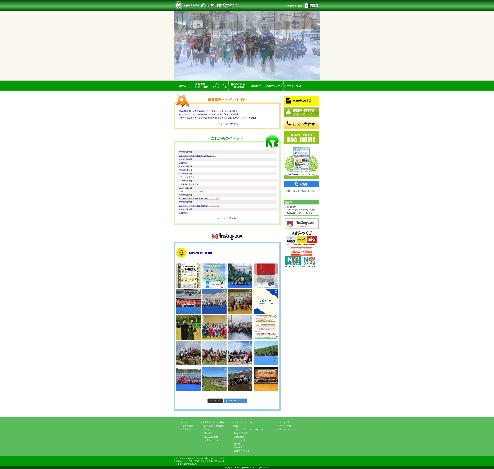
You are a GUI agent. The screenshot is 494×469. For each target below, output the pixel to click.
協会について (210, 429)
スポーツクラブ (274, 85)
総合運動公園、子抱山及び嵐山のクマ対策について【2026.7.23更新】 (209, 111)
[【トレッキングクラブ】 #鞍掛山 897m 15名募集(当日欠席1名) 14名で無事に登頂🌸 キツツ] (240, 379)
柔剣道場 (238, 447)
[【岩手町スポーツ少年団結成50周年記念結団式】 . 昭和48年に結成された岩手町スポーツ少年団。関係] (266, 379)
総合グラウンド (241, 432)
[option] (247, 45)
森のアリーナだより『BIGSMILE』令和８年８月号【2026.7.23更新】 (209, 114)
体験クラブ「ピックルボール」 (192, 191)
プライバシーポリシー (214, 440)
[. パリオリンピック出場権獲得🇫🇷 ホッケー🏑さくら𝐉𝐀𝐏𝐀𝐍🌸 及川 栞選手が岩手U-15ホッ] (214, 327)
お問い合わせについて (287, 429)
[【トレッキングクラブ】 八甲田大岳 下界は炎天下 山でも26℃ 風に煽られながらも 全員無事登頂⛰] (240, 353)
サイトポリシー (211, 436)
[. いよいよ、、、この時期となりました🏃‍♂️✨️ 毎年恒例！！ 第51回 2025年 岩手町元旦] (266, 275)
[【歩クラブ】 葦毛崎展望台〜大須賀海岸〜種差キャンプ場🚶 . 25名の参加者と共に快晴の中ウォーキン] (214, 379)
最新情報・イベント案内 (201, 85)
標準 (312, 5)
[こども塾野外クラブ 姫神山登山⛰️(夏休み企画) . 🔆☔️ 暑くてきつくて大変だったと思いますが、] (188, 353)
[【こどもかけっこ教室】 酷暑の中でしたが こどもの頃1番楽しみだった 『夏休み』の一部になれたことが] (214, 353)
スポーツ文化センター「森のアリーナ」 (251, 429)
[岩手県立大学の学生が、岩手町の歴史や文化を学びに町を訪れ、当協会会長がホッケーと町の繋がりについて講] (214, 301)
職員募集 (186, 429)
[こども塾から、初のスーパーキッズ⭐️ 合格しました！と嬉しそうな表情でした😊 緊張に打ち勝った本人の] (188, 327)
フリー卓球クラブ (186, 177)
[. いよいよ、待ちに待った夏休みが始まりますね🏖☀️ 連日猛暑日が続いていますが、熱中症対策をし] (214, 275)
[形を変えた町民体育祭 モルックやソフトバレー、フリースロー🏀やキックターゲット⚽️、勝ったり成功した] (266, 327)
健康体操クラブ (185, 169)
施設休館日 (184, 162)
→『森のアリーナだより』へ (301, 174)
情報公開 (208, 432)
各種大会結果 (188, 425)
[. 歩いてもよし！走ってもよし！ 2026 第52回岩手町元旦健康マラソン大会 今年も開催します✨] (188, 275)
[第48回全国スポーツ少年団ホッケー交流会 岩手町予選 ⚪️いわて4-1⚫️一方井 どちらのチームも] (240, 275)
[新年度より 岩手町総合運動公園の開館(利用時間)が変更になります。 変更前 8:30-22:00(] (266, 301)
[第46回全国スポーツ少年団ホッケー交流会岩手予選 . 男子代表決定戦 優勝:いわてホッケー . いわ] (188, 379)
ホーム (183, 85)
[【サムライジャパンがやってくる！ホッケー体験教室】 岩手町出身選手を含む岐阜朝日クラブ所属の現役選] (266, 353)
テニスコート (240, 440)
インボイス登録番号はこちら (186, 463)
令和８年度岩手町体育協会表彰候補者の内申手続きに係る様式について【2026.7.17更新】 (218, 117)
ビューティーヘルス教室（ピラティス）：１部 (199, 198)
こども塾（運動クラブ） (189, 184)
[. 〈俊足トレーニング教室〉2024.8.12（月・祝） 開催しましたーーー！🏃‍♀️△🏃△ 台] (240, 301)
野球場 (237, 443)
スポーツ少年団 (292, 85)
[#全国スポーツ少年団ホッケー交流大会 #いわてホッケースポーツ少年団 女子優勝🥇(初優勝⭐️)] (188, 301)
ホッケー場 (239, 436)
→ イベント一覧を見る (227, 218)
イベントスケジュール (219, 85)
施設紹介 (256, 85)
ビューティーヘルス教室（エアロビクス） (197, 155)
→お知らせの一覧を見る (227, 123)
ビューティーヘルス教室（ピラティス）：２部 (199, 205)
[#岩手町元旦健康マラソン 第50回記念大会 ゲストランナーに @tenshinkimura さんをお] (240, 327)
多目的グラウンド (242, 450)
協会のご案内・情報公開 (238, 85)
